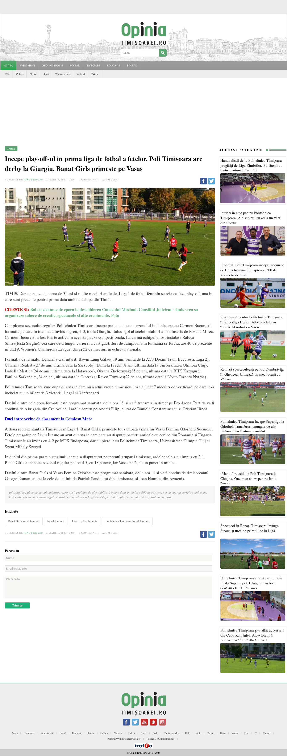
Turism (33, 74)
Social (63, 733)
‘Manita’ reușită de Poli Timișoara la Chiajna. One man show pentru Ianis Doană (248, 478)
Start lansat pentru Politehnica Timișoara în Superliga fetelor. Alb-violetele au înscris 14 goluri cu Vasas (251, 322)
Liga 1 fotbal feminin (84, 521)
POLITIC (132, 65)
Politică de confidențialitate (160, 738)
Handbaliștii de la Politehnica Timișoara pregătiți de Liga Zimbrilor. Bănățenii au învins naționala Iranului (251, 165)
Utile (7, 74)
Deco (222, 733)
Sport (46, 74)
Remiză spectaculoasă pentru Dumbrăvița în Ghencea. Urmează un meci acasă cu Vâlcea (252, 374)
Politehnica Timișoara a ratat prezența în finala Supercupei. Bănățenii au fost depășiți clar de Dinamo (251, 583)
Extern (94, 74)
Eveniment (29, 733)
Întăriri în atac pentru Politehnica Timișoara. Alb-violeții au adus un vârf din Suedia (250, 217)
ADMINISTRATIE (52, 65)
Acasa (8, 65)
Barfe (155, 733)
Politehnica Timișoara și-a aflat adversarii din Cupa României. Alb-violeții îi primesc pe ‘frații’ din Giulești (252, 635)
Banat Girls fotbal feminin (23, 521)
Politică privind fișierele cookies (124, 738)
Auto (198, 733)
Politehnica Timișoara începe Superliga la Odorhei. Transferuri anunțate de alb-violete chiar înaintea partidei (252, 426)
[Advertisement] (143, 109)
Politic (91, 733)
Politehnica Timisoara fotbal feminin (127, 521)
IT (255, 733)
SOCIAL (75, 65)
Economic (77, 733)
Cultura (20, 74)
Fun (246, 733)
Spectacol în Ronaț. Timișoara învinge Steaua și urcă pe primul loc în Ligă (249, 528)
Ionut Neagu (33, 179)
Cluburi (266, 733)
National (80, 74)
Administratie (47, 733)
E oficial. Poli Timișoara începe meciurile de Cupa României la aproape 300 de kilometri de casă (252, 269)
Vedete (235, 733)
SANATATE (93, 65)
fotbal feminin (55, 521)
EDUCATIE (113, 65)
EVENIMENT (27, 65)
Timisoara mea (62, 74)
